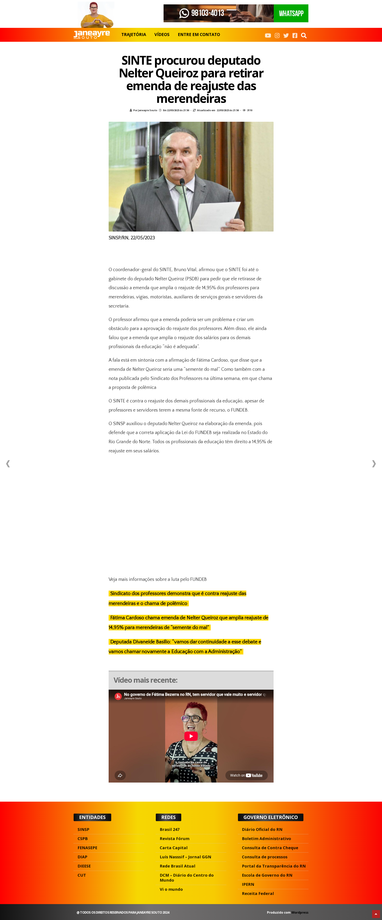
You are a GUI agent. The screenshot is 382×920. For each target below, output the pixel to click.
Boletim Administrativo (266, 838)
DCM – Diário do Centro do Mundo (187, 877)
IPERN (248, 884)
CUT (82, 875)
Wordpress (299, 912)
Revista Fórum (174, 838)
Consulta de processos (264, 857)
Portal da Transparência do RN (274, 866)
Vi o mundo (171, 889)
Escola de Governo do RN (267, 875)
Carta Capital (174, 847)
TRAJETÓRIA (133, 34)
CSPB (83, 838)
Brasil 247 (169, 829)
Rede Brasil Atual (177, 866)
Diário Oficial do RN (262, 829)
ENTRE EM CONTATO (199, 34)
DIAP (82, 857)
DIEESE (84, 866)
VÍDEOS (162, 34)
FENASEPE (87, 847)
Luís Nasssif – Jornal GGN (185, 857)
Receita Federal (258, 893)
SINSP (83, 829)
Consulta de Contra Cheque (270, 847)
